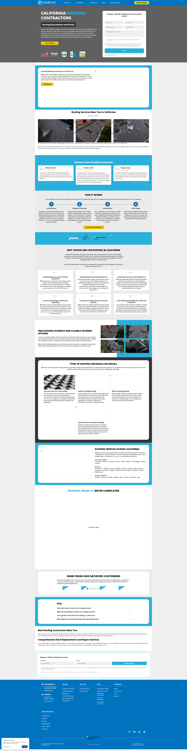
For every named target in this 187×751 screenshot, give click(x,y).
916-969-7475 (48, 691)
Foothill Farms (46, 716)
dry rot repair (47, 220)
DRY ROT (83, 684)
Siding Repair (66, 701)
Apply (124, 51)
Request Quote (129, 663)
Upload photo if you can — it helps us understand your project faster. (123, 40)
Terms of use (90, 744)
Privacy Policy (126, 45)
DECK (99, 684)
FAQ (115, 693)
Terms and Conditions (134, 45)
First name (108, 19)
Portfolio (93, 3)
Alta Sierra (45, 729)
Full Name (43, 660)
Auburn (47, 694)
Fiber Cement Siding (68, 698)
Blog (103, 3)
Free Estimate (142, 3)
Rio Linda (44, 721)
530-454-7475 (48, 701)
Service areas (115, 3)
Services (67, 3)
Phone (78, 660)
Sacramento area (117, 456)
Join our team (118, 691)
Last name (128, 19)
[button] (87, 588)
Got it (24, 746)
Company (79, 3)
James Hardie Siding (67, 696)
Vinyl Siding (65, 693)
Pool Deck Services (102, 691)
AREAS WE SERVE (48, 712)
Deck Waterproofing (102, 688)
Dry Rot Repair (84, 691)
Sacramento (49, 684)
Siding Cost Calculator (68, 688)
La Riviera (44, 718)
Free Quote (47, 84)
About (116, 688)
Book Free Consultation (94, 227)
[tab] (93, 607)
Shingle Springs (46, 724)
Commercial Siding (67, 691)
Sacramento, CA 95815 (50, 688)
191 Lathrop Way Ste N (50, 687)
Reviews (116, 696)
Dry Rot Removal (84, 688)
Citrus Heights (46, 726)
